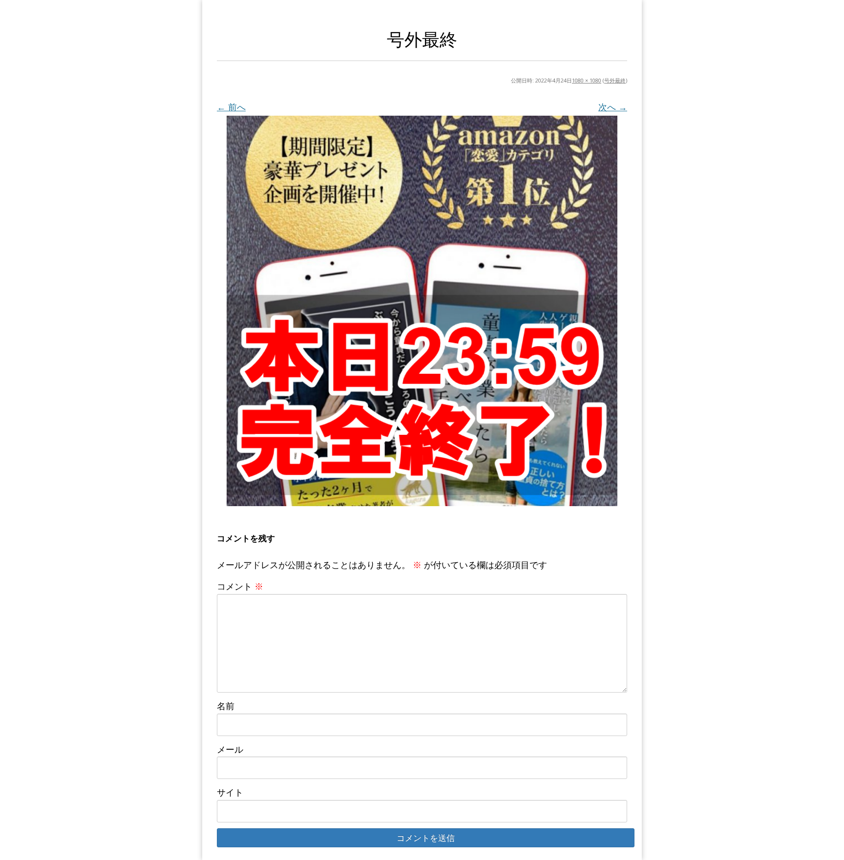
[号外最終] (422, 311)
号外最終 (615, 80)
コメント (240, 586)
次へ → (612, 107)
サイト (230, 792)
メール (230, 749)
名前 (225, 706)
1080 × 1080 (586, 80)
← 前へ (231, 107)
